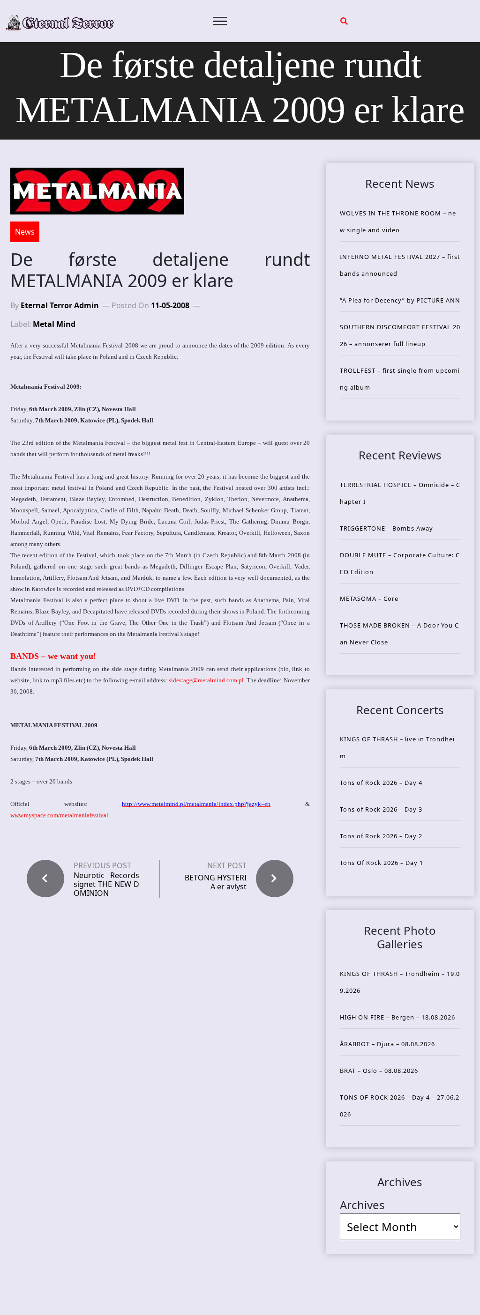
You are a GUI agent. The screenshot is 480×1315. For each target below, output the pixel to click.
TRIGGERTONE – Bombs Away (386, 528)
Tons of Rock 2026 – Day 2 (381, 836)
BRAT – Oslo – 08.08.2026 (379, 1070)
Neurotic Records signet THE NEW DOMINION (106, 884)
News (25, 232)
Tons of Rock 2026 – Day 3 (381, 809)
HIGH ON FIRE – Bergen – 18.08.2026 (397, 1017)
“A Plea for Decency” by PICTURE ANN (400, 300)
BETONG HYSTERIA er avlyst (216, 882)
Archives (362, 1204)
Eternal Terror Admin (60, 305)
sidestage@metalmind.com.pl (206, 680)
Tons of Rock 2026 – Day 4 (381, 782)
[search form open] (344, 21)
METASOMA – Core (369, 598)
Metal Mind (54, 324)
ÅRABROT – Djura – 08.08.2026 (387, 1044)
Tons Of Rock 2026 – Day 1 (381, 862)
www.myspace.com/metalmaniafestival (59, 815)
